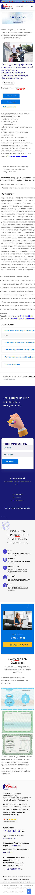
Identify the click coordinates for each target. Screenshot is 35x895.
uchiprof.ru (16, 846)
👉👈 (17, 1)
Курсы (11, 30)
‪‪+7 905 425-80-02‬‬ (26, 316)
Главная (4, 30)
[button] (17, 644)
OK (29, 892)
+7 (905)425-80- (12, 830)
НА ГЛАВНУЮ (19, 6)
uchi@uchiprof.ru (9, 838)
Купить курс (11, 102)
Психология (20, 30)
